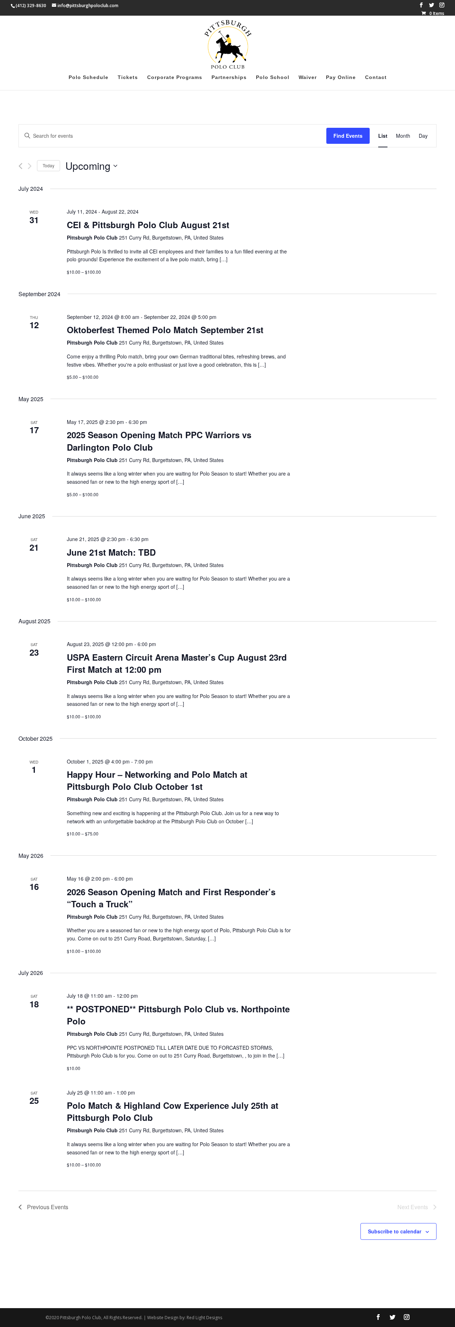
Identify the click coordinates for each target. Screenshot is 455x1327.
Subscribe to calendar (394, 1231)
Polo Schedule (88, 77)
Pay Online (341, 77)
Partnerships (229, 77)
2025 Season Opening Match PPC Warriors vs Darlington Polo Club (159, 441)
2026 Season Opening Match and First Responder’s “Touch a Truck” (171, 898)
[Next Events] (30, 166)
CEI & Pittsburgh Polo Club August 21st (148, 225)
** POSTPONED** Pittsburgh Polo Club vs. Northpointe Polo (178, 1015)
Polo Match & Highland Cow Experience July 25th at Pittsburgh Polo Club (172, 1111)
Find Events (348, 135)
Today (48, 165)
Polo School (272, 77)
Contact (376, 77)
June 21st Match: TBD (111, 552)
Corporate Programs (174, 77)
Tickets (128, 77)
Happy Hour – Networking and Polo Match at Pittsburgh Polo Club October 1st (157, 780)
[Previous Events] (20, 166)
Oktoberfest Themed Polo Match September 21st (165, 330)
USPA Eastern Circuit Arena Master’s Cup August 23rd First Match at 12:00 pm (177, 663)
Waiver (308, 77)
